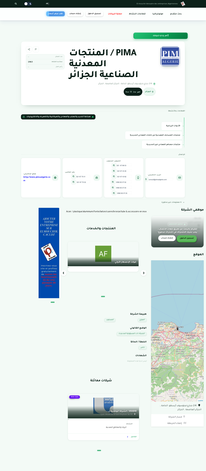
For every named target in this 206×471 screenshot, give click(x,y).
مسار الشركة (175, 417)
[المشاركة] (29, 49)
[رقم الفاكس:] (73, 176)
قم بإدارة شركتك (160, 36)
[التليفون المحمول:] (114, 165)
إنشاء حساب (75, 14)
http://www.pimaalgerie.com (36, 179)
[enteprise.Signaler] (36, 49)
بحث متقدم (176, 14)
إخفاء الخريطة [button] (174, 423)
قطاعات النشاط (137, 14)
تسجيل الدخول (94, 14)
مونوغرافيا (157, 14)
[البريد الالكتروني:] (146, 179)
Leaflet (200, 400)
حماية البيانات (115, 14)
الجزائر (148, 92)
